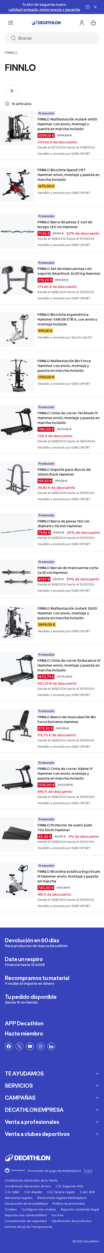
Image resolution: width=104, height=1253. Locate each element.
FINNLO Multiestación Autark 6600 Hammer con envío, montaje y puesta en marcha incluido (67, 124)
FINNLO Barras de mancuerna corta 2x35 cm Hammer (68, 570)
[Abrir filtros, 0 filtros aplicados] (12, 91)
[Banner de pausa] (87, 7)
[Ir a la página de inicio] (46, 23)
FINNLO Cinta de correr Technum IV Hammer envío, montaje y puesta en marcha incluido (68, 418)
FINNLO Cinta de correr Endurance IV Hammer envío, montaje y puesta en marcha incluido (69, 665)
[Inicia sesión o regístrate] (82, 22)
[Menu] (10, 22)
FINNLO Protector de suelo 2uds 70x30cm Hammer (65, 827)
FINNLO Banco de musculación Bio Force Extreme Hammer (67, 719)
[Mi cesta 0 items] (93, 22)
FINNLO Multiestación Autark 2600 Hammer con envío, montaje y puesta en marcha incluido (67, 613)
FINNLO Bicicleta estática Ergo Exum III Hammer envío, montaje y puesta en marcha (69, 876)
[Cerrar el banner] (95, 7)
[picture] (17, 128)
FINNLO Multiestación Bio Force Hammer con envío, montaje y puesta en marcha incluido (64, 366)
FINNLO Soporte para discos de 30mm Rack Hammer (64, 471)
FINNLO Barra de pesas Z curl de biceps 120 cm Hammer (65, 224)
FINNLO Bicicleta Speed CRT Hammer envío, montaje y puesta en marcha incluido (68, 175)
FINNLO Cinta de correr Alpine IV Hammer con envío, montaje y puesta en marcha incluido (65, 773)
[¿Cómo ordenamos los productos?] (7, 103)
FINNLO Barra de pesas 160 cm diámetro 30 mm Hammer (63, 523)
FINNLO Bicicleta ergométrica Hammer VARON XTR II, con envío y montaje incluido (67, 319)
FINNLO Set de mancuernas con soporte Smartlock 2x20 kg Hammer (69, 271)
